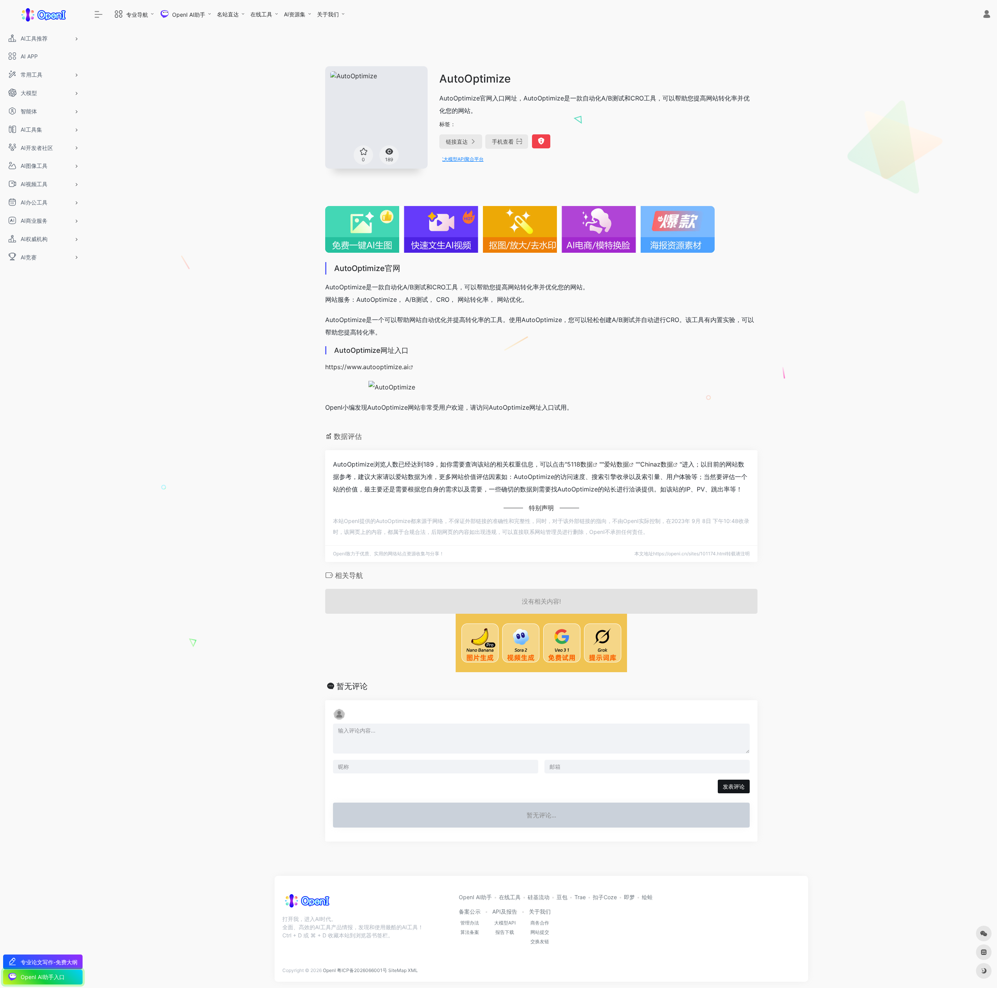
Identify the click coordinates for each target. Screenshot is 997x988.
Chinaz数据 (656, 464)
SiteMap (397, 970)
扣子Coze (605, 897)
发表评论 (734, 786)
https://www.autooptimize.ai (367, 367)
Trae (580, 897)
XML (413, 970)
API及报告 (504, 911)
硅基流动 (539, 897)
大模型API (505, 923)
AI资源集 (294, 14)
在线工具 (261, 14)
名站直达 (228, 14)
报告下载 (504, 932)
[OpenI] (306, 903)
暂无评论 (352, 686)
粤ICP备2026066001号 (362, 970)
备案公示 (470, 911)
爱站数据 (616, 464)
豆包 (562, 897)
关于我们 (328, 14)
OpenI (329, 970)
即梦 (629, 897)
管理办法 (469, 923)
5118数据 (580, 464)
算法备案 (469, 932)
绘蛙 (647, 897)
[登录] (987, 15)
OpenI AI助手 (475, 897)
